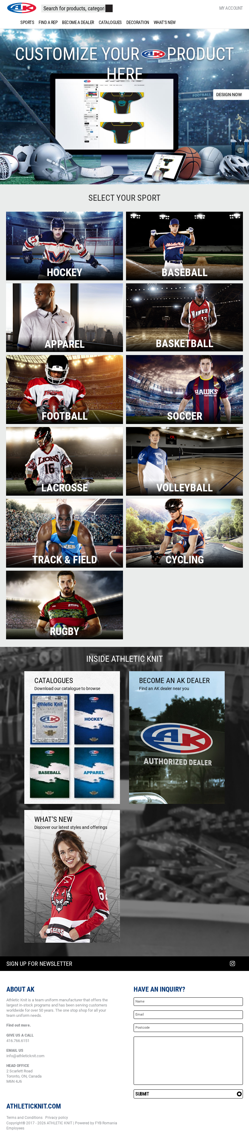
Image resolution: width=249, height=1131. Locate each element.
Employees (15, 1128)
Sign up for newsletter (39, 963)
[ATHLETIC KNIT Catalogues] (72, 802)
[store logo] (21, 8)
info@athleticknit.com (25, 1056)
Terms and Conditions (24, 1118)
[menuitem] (26, 22)
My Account (231, 8)
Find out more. (18, 1025)
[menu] (124, 22)
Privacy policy (56, 1118)
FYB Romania (106, 1123)
